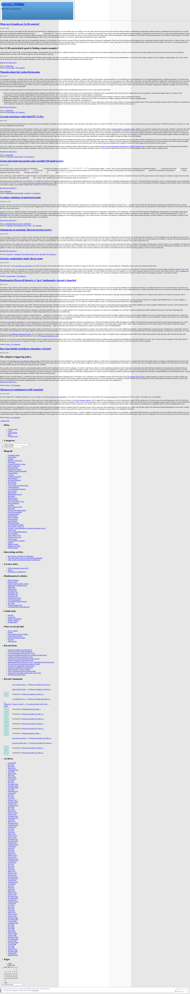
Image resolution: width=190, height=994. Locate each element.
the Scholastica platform (83, 400)
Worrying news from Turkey (17, 675)
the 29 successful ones (78, 215)
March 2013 (12, 853)
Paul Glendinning (13, 503)
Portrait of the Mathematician (17, 510)
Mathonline (11, 587)
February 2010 (12, 914)
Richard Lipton (12, 516)
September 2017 (13, 791)
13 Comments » (37, 225)
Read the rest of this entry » (8, 62)
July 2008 (11, 946)
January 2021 (12, 773)
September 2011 (13, 882)
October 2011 (12, 880)
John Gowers (12, 484)
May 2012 (11, 868)
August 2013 (12, 846)
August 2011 (12, 884)
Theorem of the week (14, 537)
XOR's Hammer (13, 548)
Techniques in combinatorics (17, 572)
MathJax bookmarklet (14, 619)
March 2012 (12, 871)
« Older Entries (5, 421)
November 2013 (13, 841)
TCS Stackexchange (14, 600)
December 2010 (13, 896)
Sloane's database (13, 620)
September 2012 (13, 861)
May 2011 (11, 887)
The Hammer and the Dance (136, 376)
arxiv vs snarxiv (13, 631)
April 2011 (11, 889)
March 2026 (12, 768)
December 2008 (13, 937)
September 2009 (13, 923)
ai (4, 66)
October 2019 (12, 779)
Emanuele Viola (13, 468)
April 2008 (11, 948)
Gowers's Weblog (12, 4)
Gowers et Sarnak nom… (20, 743)
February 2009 (12, 934)
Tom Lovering (12, 539)
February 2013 (12, 855)
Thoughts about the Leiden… (31, 709)
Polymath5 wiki (13, 594)
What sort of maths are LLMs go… (40, 684)
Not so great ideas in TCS (16, 501)
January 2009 (12, 935)
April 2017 (11, 798)
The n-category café (14, 535)
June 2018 (11, 789)
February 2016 (12, 813)
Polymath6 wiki (13, 596)
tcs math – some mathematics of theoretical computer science (27, 528)
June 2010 (11, 907)
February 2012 (12, 873)
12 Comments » (16, 344)
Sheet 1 (10, 570)
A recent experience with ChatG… (38, 704)
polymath (27, 193)
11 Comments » (36, 193)
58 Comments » (52, 254)
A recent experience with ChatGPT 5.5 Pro (22, 116)
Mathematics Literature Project (17, 585)
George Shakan (13, 473)
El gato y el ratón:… (18, 704)
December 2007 (13, 951)
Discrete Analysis (110, 397)
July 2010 (11, 905)
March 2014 (12, 834)
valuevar (10, 542)
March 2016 (12, 811)
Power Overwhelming (15, 512)
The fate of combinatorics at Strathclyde (20, 667)
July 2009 (11, 925)
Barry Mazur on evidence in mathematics (21, 556)
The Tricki (11, 603)
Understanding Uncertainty (16, 541)
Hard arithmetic (13, 478)
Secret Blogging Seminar (16, 525)
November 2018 (13, 786)
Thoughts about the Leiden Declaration (20, 72)
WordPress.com (13, 436)
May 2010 (11, 909)
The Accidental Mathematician (17, 532)
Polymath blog (12, 591)
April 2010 (11, 910)
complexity (9, 254)
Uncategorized (10, 276)
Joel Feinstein (12, 482)
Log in (10, 431)
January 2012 (12, 875)
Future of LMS (12, 582)
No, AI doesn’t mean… (19, 684)
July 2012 (11, 864)
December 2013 (13, 839)
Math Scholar (12, 492)
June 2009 (11, 926)
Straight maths (18, 157)
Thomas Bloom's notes (15, 605)
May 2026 (11, 766)
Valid (12, 433)
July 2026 (11, 764)
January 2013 (12, 857)
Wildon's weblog (13, 544)
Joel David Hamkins (14, 480)
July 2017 (11, 795)
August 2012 (12, 862)
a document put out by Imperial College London (24, 361)
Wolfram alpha (12, 622)
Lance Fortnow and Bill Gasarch (18, 485)
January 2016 (12, 814)
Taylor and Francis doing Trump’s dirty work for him (24, 673)
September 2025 (13, 770)
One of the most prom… (19, 738)
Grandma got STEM (14, 476)
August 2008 (12, 944)
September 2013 (13, 845)
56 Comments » (20, 68)
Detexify (10, 615)
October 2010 (12, 900)
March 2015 (12, 821)
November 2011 (13, 878)
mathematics (9, 66)
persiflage (11, 505)
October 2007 (12, 953)
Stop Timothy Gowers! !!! (16, 526)
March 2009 (12, 932)
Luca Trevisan (12, 491)
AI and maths (10, 68)
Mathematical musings (15, 494)
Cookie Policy (35, 990)
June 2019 (11, 780)
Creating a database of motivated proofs (20, 197)
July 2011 (11, 886)
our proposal (60, 215)
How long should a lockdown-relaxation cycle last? (25, 348)
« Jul (5, 982)
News (29, 225)
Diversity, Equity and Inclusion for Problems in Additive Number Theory (122, 146)
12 (9, 974)
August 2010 (12, 903)
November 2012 (13, 859)
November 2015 (13, 816)
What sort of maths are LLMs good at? (20, 24)
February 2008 (12, 950)
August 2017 (12, 793)
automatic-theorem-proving (14, 224)
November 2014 (13, 823)
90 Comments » (20, 112)
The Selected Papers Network (17, 601)
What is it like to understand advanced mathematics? (24, 560)
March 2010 (12, 912)
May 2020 (11, 775)
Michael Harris (12, 498)
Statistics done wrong (14, 598)
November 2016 (13, 802)
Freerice (10, 632)
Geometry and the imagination (17, 471)
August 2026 (12, 763)
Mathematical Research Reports (21, 334)
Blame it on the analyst (15, 460)
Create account (12, 429)
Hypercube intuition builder (16, 638)
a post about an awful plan (23, 266)
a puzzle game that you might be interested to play (37, 183)
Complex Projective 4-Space (17, 464)
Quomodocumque (13, 514)
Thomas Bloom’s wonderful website (123, 129)
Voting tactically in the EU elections (19, 669)
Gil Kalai (11, 475)
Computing (9, 157)
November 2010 (13, 898)
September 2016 (13, 805)
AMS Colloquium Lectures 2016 (18, 568)
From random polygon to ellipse (18, 634)
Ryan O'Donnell (13, 517)
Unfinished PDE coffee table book (18, 607)
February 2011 (12, 893)
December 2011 (13, 877)
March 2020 (12, 777)
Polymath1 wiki (13, 592)
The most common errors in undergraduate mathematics (25, 558)
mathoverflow (12, 589)
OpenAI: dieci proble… (19, 689)
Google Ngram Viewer (15, 636)
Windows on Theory (14, 546)
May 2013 (11, 850)
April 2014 (11, 832)
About (10, 963)
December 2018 (13, 784)
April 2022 (11, 772)
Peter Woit (11, 509)
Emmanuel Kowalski (14, 469)
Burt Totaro (11, 462)
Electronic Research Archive (50, 336)
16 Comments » (16, 417)
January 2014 (12, 837)
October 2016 (12, 804)
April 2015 (11, 820)
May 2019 (11, 782)
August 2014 (12, 827)
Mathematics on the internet (14, 193)
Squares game (12, 641)
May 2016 (11, 809)
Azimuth (10, 459)
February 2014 (12, 836)
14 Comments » (21, 276)
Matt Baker (11, 496)
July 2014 (11, 829)
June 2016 (11, 807)
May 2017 (11, 796)
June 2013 (11, 848)
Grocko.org (11, 617)
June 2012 (11, 866)
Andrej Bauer (12, 457)
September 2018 (13, 788)
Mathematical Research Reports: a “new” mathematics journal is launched (38, 280)
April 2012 (11, 869)
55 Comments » (16, 385)
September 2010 (13, 902)
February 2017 (12, 800)
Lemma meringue (13, 487)
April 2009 (11, 930)
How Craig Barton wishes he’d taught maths (22, 671)
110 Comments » (29, 157)
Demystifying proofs (20, 225)
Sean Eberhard (12, 521)
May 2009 (11, 928)
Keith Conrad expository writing (18, 584)
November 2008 (13, 939)
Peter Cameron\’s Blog (15, 507)
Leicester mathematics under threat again (21, 258)
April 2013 (11, 852)
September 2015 (13, 818)
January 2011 (12, 894)
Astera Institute (53, 237)
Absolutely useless (13, 455)
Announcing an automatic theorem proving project (26, 229)
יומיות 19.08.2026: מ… (19, 699)
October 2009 (12, 921)
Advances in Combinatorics (58, 397)
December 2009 (13, 918)
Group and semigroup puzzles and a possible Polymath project (31, 161)
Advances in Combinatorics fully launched (21, 389)
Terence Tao (12, 530)
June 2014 (11, 830)
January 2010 (12, 916)
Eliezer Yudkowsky (14, 466)
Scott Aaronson (13, 519)
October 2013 (12, 843)
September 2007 (13, 955)
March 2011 (11, 891)
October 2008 (12, 941)
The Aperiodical (13, 533)
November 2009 (13, 919)
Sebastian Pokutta (13, 523)
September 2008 (13, 942)
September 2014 (13, 825)
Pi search (11, 639)
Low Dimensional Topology (17, 489)
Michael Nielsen (13, 500)
